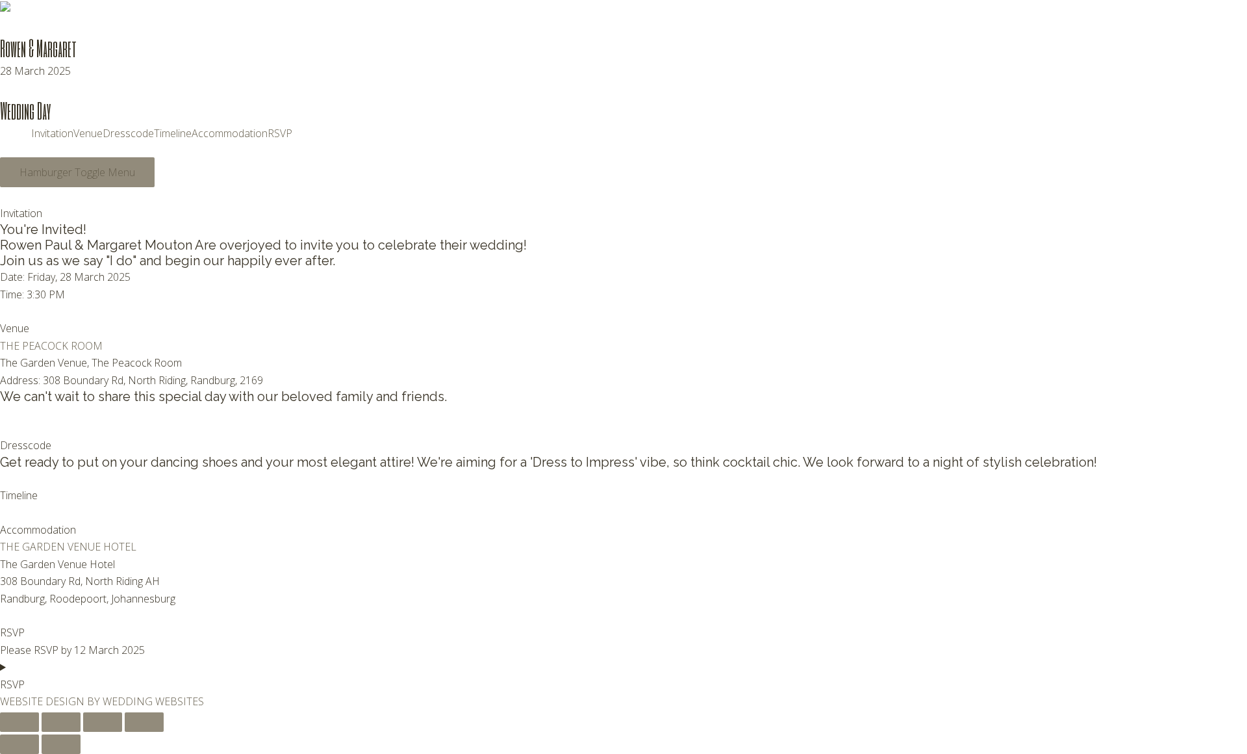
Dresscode (128, 133)
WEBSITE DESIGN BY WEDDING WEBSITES (102, 701)
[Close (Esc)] (144, 722)
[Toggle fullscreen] (61, 722)
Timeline (173, 133)
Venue (88, 133)
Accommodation (230, 133)
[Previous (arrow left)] (19, 744)
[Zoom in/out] (19, 722)
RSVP (280, 133)
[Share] (102, 722)
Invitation (52, 133)
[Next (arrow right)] (61, 744)
